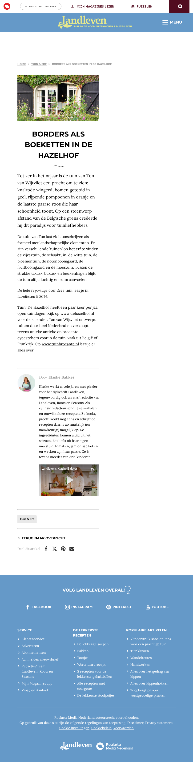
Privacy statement (159, 723)
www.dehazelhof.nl (77, 313)
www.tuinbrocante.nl (60, 344)
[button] (179, 6)
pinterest (122, 607)
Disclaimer (135, 723)
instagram (81, 607)
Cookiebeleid (101, 728)
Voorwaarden (123, 728)
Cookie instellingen (74, 728)
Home (21, 64)
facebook (41, 607)
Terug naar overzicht (43, 538)
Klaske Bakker (61, 377)
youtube (160, 607)
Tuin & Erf (39, 64)
